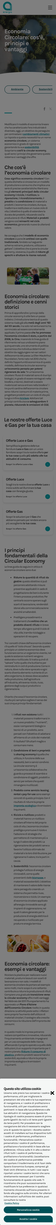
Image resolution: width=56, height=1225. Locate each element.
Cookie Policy (11, 1203)
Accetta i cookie (28, 1219)
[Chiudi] (52, 1093)
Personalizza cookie (28, 1209)
